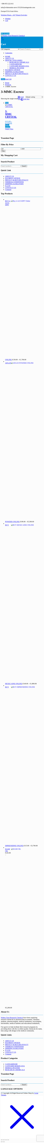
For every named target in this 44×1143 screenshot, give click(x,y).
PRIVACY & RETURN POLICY (16, 74)
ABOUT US (9, 58)
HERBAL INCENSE (16, 68)
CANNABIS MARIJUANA (19, 66)
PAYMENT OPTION (12, 70)
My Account (5, 34)
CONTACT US (10, 75)
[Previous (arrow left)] (2, 1141)
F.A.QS (7, 186)
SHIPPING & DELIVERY (14, 72)
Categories (8, 53)
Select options (7, 126)
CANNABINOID (15, 64)
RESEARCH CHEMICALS (19, 62)
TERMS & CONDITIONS (14, 182)
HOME (7, 56)
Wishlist (7, 19)
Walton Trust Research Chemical (12, 1018)
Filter (3, 151)
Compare (8, 189)
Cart (6, 20)
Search (24, 166)
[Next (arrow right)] (4, 1141)
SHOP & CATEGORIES (13, 60)
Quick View (9, 129)
